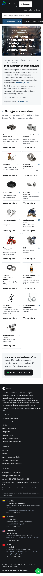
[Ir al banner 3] (23, 53)
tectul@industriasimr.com (11, 476)
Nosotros (5, 450)
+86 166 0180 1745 (13, 556)
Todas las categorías (13, 21)
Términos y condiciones (10, 460)
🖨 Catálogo (25, 4)
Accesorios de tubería (9, 422)
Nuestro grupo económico (11, 457)
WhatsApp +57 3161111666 (12, 472)
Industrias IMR (36, 408)
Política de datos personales (12, 463)
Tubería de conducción (10, 418)
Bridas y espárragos (9, 428)
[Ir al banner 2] (21, 53)
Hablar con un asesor (20, 372)
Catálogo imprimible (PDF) (11, 441)
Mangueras (6, 432)
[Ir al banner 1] (19, 53)
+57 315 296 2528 (13, 512)
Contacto (5, 454)
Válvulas (4, 425)
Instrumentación (7, 435)
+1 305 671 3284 (12, 540)
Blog (34, 21)
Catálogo (27, 21)
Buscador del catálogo (10, 438)
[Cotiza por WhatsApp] (38, 571)
